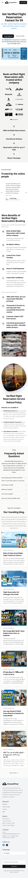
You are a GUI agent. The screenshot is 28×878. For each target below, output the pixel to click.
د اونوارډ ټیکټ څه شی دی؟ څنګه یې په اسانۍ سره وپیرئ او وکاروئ (13, 754)
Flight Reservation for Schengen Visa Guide (11, 593)
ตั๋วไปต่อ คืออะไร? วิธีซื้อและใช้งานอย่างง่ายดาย (13, 673)
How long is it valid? (7, 485)
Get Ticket (23, 2)
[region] (14, 192)
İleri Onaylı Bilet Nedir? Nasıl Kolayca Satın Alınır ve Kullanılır (13, 633)
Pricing (4, 809)
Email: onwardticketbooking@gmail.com (11, 832)
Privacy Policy (5, 818)
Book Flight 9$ (8, 36)
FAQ (3, 812)
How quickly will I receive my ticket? (12, 478)
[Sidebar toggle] (2, 2)
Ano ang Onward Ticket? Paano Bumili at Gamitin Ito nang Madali (13, 713)
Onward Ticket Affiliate (8, 825)
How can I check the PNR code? (11, 498)
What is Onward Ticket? (8, 823)
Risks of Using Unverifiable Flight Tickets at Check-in (13, 554)
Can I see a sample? (7, 494)
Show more (9, 195)
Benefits (4, 804)
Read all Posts (13, 773)
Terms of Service (6, 821)
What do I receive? (7, 489)
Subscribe (14, 866)
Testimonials (6, 807)
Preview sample (20, 36)
